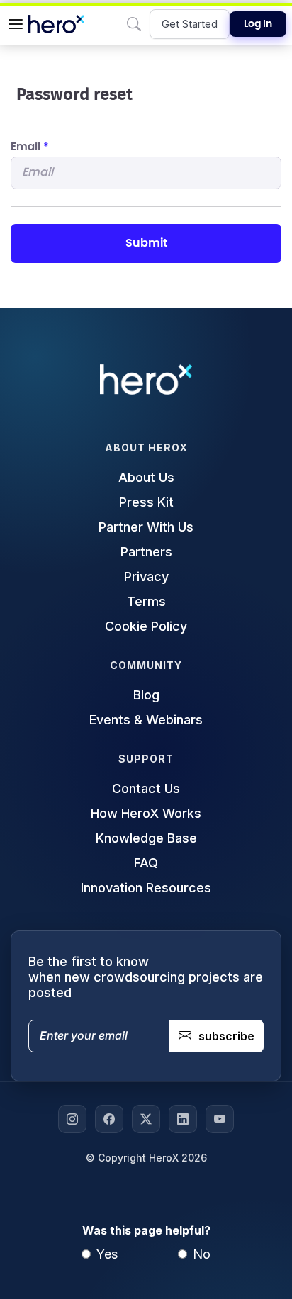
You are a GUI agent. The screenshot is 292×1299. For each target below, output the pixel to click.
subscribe (226, 1036)
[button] (16, 24)
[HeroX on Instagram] (72, 1119)
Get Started (190, 23)
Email (30, 147)
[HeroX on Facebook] (109, 1119)
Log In (258, 24)
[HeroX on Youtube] (220, 1119)
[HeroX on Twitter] (146, 1119)
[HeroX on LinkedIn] (183, 1119)
